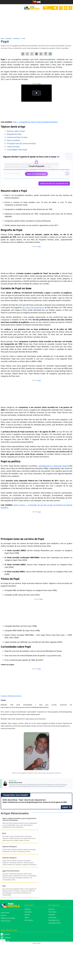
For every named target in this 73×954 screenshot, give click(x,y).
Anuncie (3, 915)
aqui (39, 83)
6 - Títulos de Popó (12, 146)
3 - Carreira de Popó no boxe (16, 137)
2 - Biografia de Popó (13, 134)
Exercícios (51, 909)
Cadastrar (28, 909)
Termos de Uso (5, 921)
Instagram (7, 937)
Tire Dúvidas (52, 912)
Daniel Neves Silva (15, 782)
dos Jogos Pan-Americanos (33, 307)
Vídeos (27, 917)
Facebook (7, 934)
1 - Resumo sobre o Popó (15, 131)
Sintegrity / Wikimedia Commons (11, 696)
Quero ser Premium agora (36, 174)
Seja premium (47, 8)
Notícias (27, 915)
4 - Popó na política (12, 140)
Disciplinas (28, 912)
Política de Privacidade (8, 918)
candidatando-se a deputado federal (53, 466)
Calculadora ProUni (54, 923)
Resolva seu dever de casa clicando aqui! (54, 183)
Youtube (6, 941)
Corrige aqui (52, 917)
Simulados (51, 915)
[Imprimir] (23, 54)
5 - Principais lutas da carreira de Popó (20, 143)
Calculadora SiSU (53, 920)
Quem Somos (5, 912)
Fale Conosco (29, 920)
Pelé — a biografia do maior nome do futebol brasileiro (35, 122)
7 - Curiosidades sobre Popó (16, 149)
